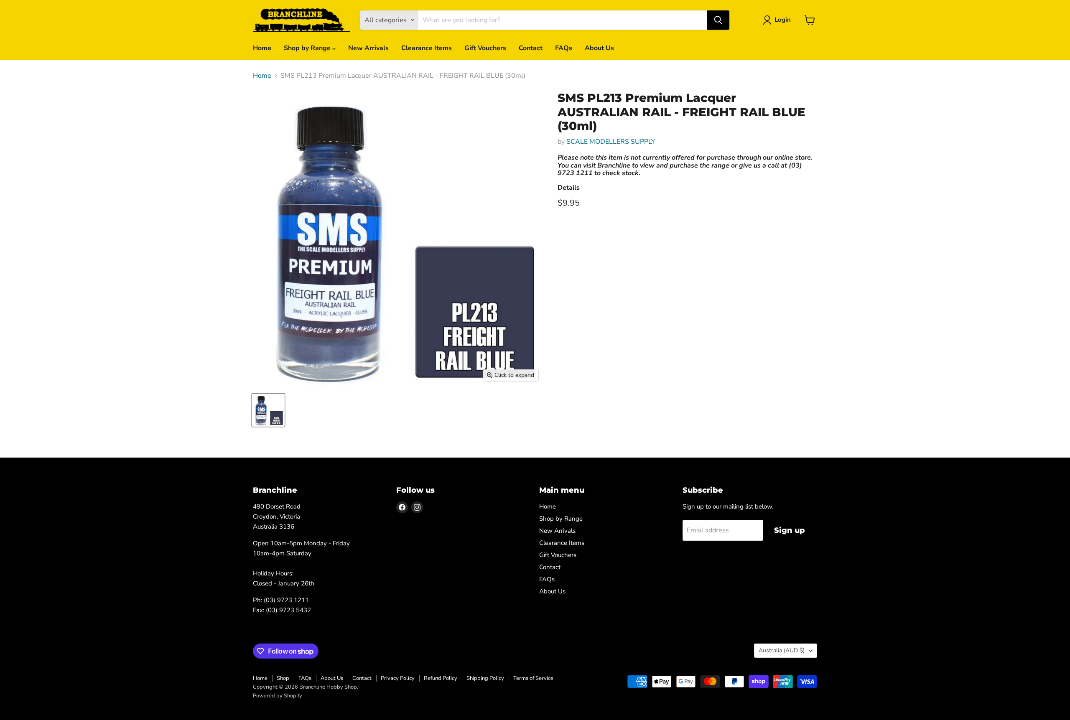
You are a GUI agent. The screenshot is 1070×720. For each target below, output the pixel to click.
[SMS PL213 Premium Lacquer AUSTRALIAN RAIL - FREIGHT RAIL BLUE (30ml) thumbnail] (268, 410)
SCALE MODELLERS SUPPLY (610, 141)
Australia (782, 650)
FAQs (563, 48)
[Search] (718, 20)
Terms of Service (533, 678)
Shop (283, 678)
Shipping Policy (485, 678)
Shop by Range (308, 48)
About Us (599, 48)
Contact (531, 48)
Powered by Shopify (277, 696)
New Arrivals (368, 48)
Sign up (789, 530)
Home (262, 48)
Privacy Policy (398, 678)
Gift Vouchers (485, 48)
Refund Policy (440, 678)
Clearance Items (426, 48)
